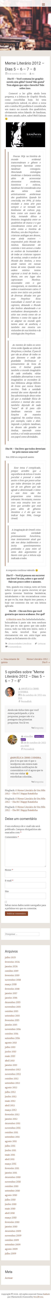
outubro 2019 (11, 971)
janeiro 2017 (11, 993)
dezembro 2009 (13, 1231)
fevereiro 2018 (12, 988)
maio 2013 (10, 1056)
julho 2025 (10, 957)
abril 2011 (10, 1159)
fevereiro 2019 (12, 975)
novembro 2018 (13, 980)
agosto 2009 (11, 1249)
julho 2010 (10, 1199)
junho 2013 (10, 1051)
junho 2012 (10, 1096)
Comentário (12, 837)
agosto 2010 (11, 1195)
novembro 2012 (13, 1074)
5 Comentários (14, 647)
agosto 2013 (11, 1042)
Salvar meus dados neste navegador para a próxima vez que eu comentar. (25, 907)
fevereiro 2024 (12, 962)
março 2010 (10, 1217)
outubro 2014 (11, 1033)
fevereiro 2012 (12, 1114)
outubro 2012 (11, 1078)
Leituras (42, 643)
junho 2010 (10, 1204)
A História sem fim (16, 619)
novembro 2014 (13, 1029)
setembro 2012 (12, 1083)
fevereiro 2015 (12, 1020)
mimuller (28, 736)
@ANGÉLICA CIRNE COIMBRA (25, 757)
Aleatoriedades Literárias (20, 643)
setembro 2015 (12, 1015)
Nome (9, 870)
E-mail (9, 880)
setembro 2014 (12, 1038)
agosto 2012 (11, 1087)
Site (7, 891)
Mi (33, 74)
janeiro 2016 (11, 997)
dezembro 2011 (12, 1123)
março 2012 (11, 1110)
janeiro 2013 (11, 1065)
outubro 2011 (11, 1132)
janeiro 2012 (11, 1119)
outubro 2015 (11, 1011)
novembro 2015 (13, 1006)
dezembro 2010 (13, 1177)
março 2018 (10, 984)
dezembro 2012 (13, 1069)
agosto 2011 (11, 1141)
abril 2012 (10, 1105)
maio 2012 (10, 1101)
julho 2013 (10, 1047)
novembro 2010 (13, 1181)
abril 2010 (10, 1213)
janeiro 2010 (11, 1226)
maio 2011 (10, 1154)
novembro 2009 (13, 1235)
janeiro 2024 (11, 966)
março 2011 (10, 1163)
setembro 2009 (12, 1244)
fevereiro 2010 (12, 1222)
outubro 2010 (11, 1186)
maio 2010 (10, 1208)
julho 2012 (10, 1092)
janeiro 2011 (11, 1172)
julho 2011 (10, 1146)
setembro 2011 (12, 1137)
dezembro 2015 (12, 1002)
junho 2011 (10, 1150)
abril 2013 (10, 1060)
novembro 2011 (13, 1128)
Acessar (9, 1278)
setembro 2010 (12, 1190)
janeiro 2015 (11, 1024)
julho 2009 (10, 1253)
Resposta (38, 728)
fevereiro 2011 (12, 1168)
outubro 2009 (12, 1240)
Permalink (26, 701)
